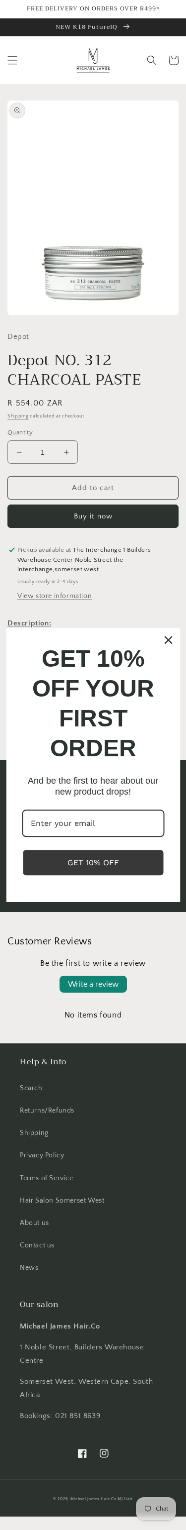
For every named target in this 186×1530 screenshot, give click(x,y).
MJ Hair (125, 1499)
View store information (54, 596)
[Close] (168, 640)
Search (31, 1088)
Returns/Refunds (47, 1111)
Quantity (20, 432)
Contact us (37, 1245)
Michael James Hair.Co (93, 1499)
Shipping (18, 416)
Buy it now (93, 516)
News (29, 1268)
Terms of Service (46, 1178)
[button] (12, 60)
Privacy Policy (42, 1155)
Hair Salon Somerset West (62, 1201)
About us (34, 1223)
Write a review (93, 984)
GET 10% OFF (93, 862)
